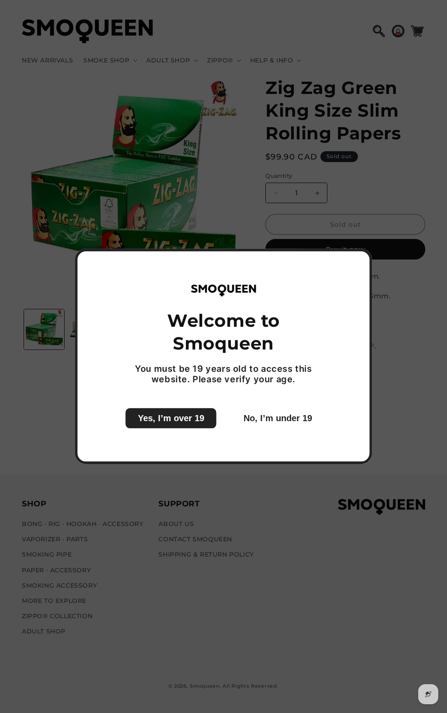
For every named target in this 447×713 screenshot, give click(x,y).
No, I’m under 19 (278, 418)
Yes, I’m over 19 (171, 418)
